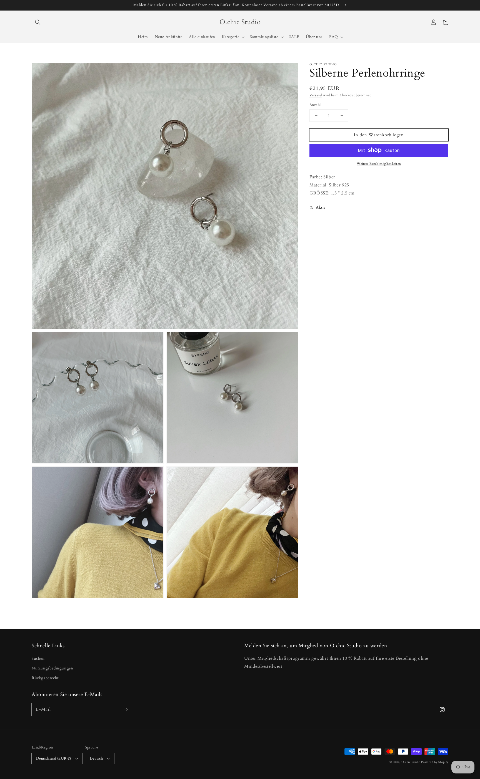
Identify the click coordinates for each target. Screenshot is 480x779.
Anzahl (315, 104)
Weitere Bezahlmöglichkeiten (379, 163)
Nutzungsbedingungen (52, 668)
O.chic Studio (410, 762)
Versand (315, 95)
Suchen (38, 658)
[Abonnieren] (125, 709)
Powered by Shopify (434, 762)
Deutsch (96, 758)
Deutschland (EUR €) (53, 758)
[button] (38, 22)
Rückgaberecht (45, 678)
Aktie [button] (321, 207)
